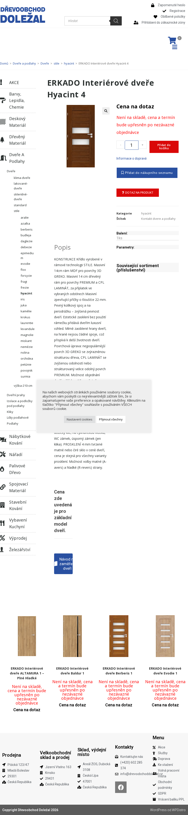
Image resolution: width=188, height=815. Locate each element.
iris (23, 299)
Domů (4, 63)
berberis (27, 229)
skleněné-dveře (21, 196)
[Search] (116, 20)
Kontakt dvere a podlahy (158, 219)
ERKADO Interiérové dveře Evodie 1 (165, 670)
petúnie (26, 364)
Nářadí (15, 454)
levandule (28, 329)
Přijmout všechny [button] (111, 419)
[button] (106, 111)
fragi (24, 281)
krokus (25, 317)
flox (23, 270)
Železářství (19, 549)
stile (56, 63)
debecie (26, 247)
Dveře (45, 63)
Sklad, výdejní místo (91, 752)
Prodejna (11, 755)
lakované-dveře (21, 185)
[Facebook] (121, 787)
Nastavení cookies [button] (79, 419)
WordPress (158, 810)
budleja (26, 235)
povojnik (27, 370)
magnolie (27, 335)
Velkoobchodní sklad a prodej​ (55, 755)
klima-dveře (22, 178)
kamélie (26, 311)
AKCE (14, 82)
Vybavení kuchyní (18, 523)
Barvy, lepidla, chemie (17, 100)
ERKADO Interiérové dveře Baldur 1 (72, 670)
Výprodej (18, 538)
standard (20, 205)
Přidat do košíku (164, 146)
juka (24, 305)
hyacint (69, 63)
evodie (25, 264)
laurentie (27, 323)
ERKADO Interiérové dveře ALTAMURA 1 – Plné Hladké (27, 673)
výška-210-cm (23, 386)
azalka (25, 223)
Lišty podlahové (18, 417)
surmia (25, 376)
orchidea (27, 358)
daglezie (27, 241)
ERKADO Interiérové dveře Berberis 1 (119, 670)
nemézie (27, 347)
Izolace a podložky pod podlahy (20, 403)
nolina (25, 352)
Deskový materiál (17, 122)
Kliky (10, 412)
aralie (25, 217)
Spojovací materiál (18, 487)
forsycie (26, 276)
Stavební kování (17, 505)
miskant (26, 341)
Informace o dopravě (131, 158)
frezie (25, 287)
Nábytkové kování (19, 440)
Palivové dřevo (17, 469)
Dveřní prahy (16, 395)
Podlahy (12, 423)
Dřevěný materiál (17, 140)
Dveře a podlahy (24, 63)
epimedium (27, 255)
